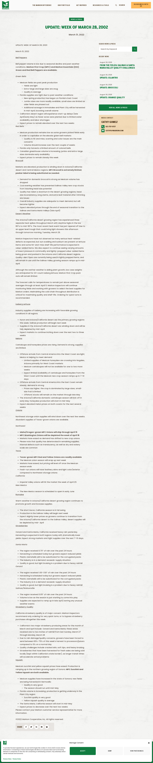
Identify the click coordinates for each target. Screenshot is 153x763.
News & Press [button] (76, 19)
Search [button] (122, 5)
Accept (82, 751)
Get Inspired (81, 5)
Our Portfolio (64, 5)
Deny (110, 751)
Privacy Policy (7, 759)
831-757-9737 (111, 126)
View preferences (137, 751)
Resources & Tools (101, 5)
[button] (149, 743)
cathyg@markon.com (114, 131)
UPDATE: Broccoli (109, 88)
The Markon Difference (42, 5)
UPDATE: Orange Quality (112, 98)
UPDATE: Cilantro (109, 78)
